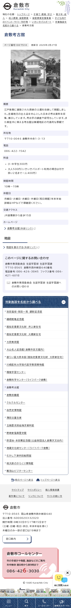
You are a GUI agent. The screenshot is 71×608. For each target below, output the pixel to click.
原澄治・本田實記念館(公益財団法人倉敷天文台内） (35, 440)
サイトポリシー (34, 490)
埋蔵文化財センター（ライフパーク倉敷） (28, 448)
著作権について (17, 496)
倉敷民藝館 (13, 395)
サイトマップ (18, 490)
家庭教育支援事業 (41, 18)
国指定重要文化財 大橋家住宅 (24, 334)
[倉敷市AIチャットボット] (61, 580)
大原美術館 (13, 342)
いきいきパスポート (42, 22)
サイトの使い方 (54, 496)
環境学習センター (16, 372)
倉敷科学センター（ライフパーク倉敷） (27, 380)
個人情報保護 (52, 490)
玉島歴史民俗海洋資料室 (20, 425)
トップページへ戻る (50, 480)
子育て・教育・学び (43, 14)
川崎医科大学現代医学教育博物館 (25, 365)
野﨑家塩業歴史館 (17, 433)
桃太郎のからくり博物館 (20, 463)
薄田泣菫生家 (14, 418)
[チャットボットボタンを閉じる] (67, 572)
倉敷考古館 (20, 228)
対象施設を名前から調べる (23, 301)
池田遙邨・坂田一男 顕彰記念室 (24, 311)
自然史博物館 (14, 410)
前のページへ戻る (24, 480)
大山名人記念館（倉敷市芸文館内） (25, 349)
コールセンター (44, 606)
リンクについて (35, 496)
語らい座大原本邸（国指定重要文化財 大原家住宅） (35, 357)
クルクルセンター (16, 402)
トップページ (23, 14)
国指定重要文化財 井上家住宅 (24, 327)
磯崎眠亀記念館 (15, 319)
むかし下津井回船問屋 (19, 455)
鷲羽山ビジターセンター (20, 471)
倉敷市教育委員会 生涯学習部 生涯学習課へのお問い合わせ (36, 285)
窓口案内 (11, 539)
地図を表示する (21, 247)
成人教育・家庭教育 (19, 18)
